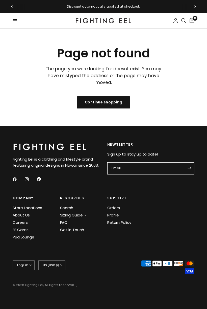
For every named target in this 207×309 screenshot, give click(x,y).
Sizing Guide (71, 215)
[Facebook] (18, 179)
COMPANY (23, 198)
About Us (21, 215)
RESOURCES (72, 198)
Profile (113, 215)
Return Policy (119, 222)
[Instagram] (30, 179)
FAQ (63, 222)
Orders (113, 207)
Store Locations (27, 207)
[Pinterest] (42, 179)
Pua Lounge (23, 237)
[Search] (183, 20)
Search (66, 207)
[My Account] (175, 20)
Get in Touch (72, 229)
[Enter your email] (189, 168)
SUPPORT (117, 198)
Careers (20, 222)
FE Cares (21, 229)
